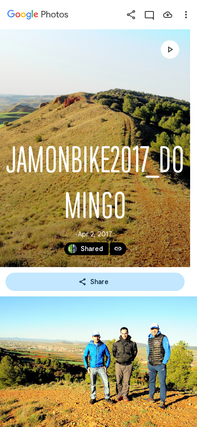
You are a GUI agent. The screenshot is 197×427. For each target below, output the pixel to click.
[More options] (186, 14)
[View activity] (149, 14)
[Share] (131, 14)
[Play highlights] (170, 49)
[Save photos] (168, 14)
